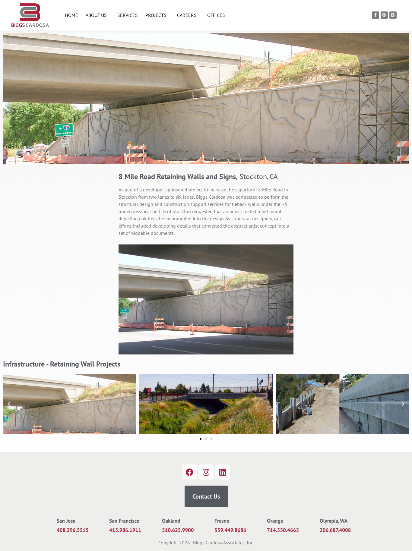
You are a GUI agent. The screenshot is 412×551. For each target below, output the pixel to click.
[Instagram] (384, 15)
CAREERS (187, 15)
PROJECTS (155, 15)
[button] (9, 404)
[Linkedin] (393, 15)
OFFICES (216, 15)
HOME (71, 15)
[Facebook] (189, 472)
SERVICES (127, 15)
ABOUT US (96, 15)
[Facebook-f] (375, 15)
